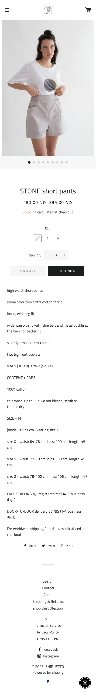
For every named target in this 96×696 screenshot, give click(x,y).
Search (48, 581)
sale (48, 618)
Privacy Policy (48, 632)
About (48, 594)
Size (48, 228)
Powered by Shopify (48, 672)
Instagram (50, 656)
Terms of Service (48, 625)
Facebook (50, 649)
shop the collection (48, 608)
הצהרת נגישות (48, 639)
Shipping (29, 212)
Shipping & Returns (48, 601)
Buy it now (66, 270)
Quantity (34, 255)
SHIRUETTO (54, 666)
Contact (48, 588)
